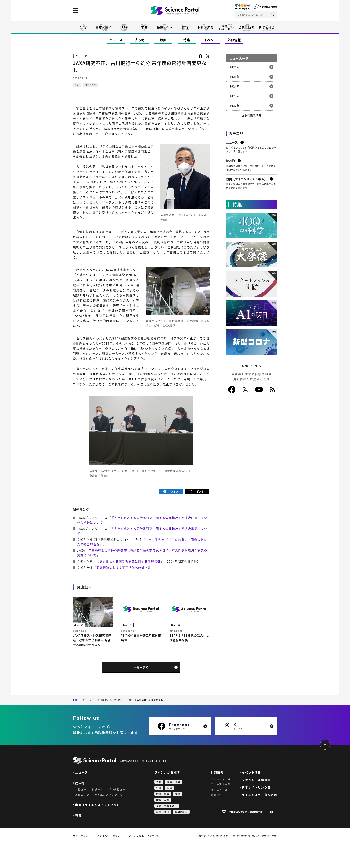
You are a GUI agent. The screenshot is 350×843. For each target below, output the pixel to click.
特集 (186, 40)
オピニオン (82, 794)
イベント (210, 40)
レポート (97, 789)
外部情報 (234, 40)
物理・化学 (165, 27)
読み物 (139, 40)
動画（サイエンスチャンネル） (97, 805)
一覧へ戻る (141, 667)
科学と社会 (267, 27)
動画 (163, 40)
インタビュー (116, 789)
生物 (83, 27)
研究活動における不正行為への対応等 (123, 567)
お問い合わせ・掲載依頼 (245, 812)
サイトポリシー (82, 835)
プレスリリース (220, 779)
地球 (124, 27)
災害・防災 (246, 27)
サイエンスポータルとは (259, 795)
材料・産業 (206, 27)
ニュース (116, 40)
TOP (75, 700)
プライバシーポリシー (110, 835)
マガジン (216, 795)
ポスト (200, 491)
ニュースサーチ (220, 784)
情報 (185, 27)
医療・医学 (104, 27)
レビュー (80, 789)
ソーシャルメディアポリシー (145, 835)
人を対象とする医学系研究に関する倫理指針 (128, 561)
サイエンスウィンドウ (109, 794)
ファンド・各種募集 (256, 780)
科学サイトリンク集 (256, 787)
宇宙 (144, 27)
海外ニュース (219, 789)
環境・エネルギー (166, 806)
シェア (174, 491)
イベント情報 (251, 772)
